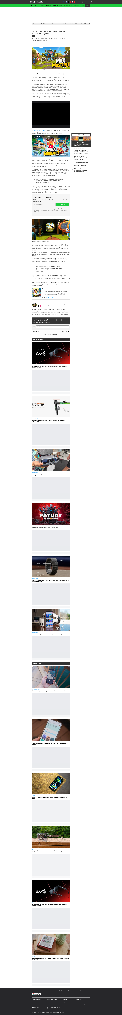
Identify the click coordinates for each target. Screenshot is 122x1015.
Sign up (67, 319)
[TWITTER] (39, 306)
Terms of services (49, 208)
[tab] (37, 332)
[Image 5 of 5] (67, 229)
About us (34, 1004)
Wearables (48, 5)
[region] (51, 326)
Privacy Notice (38, 209)
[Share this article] (33, 74)
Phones (42, 5)
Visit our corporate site (80, 990)
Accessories (76, 5)
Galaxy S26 (83, 23)
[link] (36, 293)
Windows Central (35, 1007)
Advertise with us (64, 1004)
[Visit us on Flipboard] (74, 2)
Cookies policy (78, 999)
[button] (89, 2)
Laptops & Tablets (57, 5)
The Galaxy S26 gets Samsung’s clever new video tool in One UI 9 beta (81, 158)
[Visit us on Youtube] (70, 2)
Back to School (43, 23)
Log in (63, 319)
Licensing (63, 1002)
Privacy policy (64, 999)
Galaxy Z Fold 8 (63, 23)
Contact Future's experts (52, 999)
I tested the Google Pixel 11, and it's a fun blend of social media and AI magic (81, 144)
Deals (87, 5)
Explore (36, 5)
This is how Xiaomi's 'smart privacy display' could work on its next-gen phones (81, 170)
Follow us (60, 73)
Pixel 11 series (53, 23)
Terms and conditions (36, 999)
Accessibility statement (37, 1002)
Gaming (33, 28)
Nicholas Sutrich (40, 36)
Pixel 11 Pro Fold (73, 23)
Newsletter (67, 73)
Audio (82, 5)
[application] (51, 114)
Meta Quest (34, 79)
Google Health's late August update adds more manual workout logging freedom (81, 164)
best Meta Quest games (39, 130)
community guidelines (45, 322)
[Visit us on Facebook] (66, 2)
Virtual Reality (39, 28)
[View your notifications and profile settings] (85, 2)
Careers (48, 1002)
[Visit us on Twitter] (68, 2)
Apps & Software (68, 5)
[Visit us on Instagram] (72, 2)
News (33, 36)
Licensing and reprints (80, 1004)
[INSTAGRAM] (41, 306)
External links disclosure (80, 1002)
